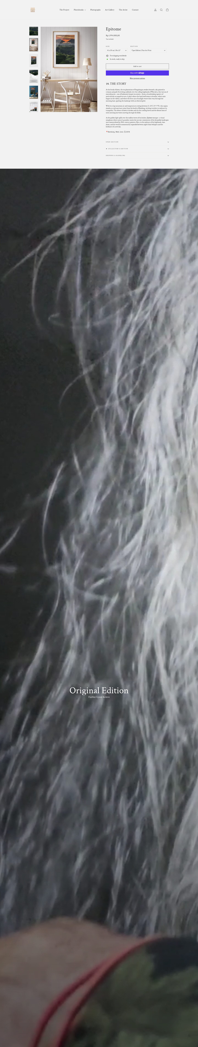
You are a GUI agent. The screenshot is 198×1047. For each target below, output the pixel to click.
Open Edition (112, 142)
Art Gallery (109, 9)
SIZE (108, 46)
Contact (135, 9)
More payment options (137, 78)
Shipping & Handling (115, 155)
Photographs (95, 9)
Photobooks (79, 9)
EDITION (134, 46)
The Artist (123, 9)
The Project (64, 9)
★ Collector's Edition (117, 149)
